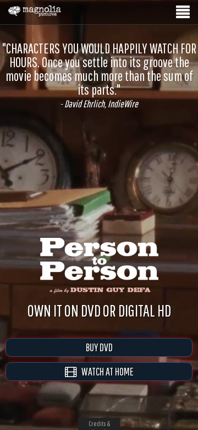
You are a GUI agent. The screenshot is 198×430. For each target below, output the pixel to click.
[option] (99, 75)
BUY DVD (99, 347)
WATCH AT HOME (105, 371)
